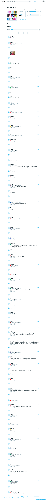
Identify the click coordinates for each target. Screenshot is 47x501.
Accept (37, 499)
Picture (11, 33)
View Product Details (23, 19)
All (8, 33)
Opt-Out (40, 499)
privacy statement (36, 496)
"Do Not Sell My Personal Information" (21, 497)
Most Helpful (16, 33)
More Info (44, 499)
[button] (35, 1)
